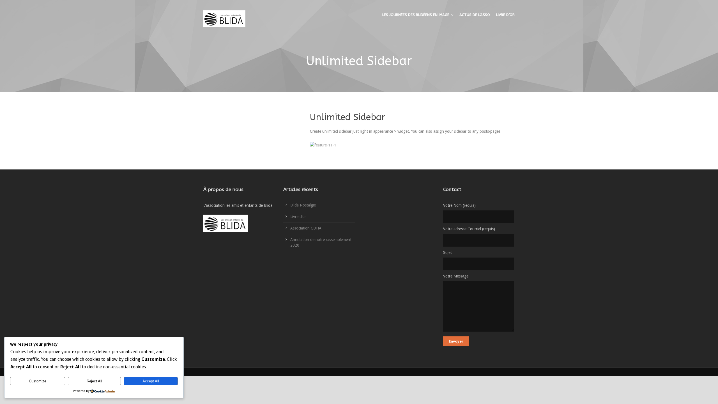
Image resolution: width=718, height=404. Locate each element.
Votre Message (455, 276)
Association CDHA (305, 228)
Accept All (150, 381)
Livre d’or (298, 216)
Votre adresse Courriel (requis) (469, 229)
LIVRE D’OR (505, 15)
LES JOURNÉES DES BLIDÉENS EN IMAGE (415, 15)
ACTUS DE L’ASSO (474, 15)
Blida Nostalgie (303, 205)
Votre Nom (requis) (459, 205)
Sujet (447, 252)
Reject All (94, 381)
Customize (37, 381)
